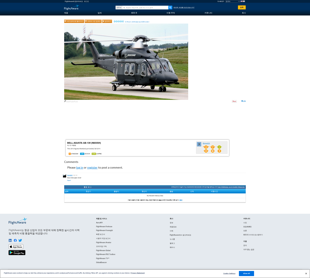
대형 (72, 101)
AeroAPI (99, 223)
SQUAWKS (247, 227)
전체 (76, 101)
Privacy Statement (138, 273)
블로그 (172, 243)
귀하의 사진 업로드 (94, 21)
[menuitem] (66, 12)
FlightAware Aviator (103, 242)
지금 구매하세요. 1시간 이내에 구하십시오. (231, 187)
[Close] (306, 273)
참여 (180, 200)
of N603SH (73, 154)
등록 (242, 7)
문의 (245, 245)
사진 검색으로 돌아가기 (75, 21)
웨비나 (172, 247)
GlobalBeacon (101, 262)
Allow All (246, 273)
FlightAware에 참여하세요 (74, 1)
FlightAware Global (103, 250)
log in (79, 167)
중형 (67, 101)
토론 (245, 231)
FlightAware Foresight (104, 230)
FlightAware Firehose (104, 226)
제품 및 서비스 (101, 219)
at (97, 154)
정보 (171, 223)
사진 (245, 223)
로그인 (86, 1)
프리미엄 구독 (101, 246)
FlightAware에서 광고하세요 (180, 235)
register (92, 167)
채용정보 (173, 227)
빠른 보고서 (100, 234)
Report (69, 180)
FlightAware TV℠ (102, 258)
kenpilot (70, 175)
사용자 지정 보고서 (103, 238)
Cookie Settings (229, 273)
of (85, 154)
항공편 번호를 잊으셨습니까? (184, 7)
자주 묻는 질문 (248, 249)
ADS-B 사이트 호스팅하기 (253, 235)
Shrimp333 (206, 143)
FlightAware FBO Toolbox (105, 254)
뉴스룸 (172, 239)
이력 (171, 231)
